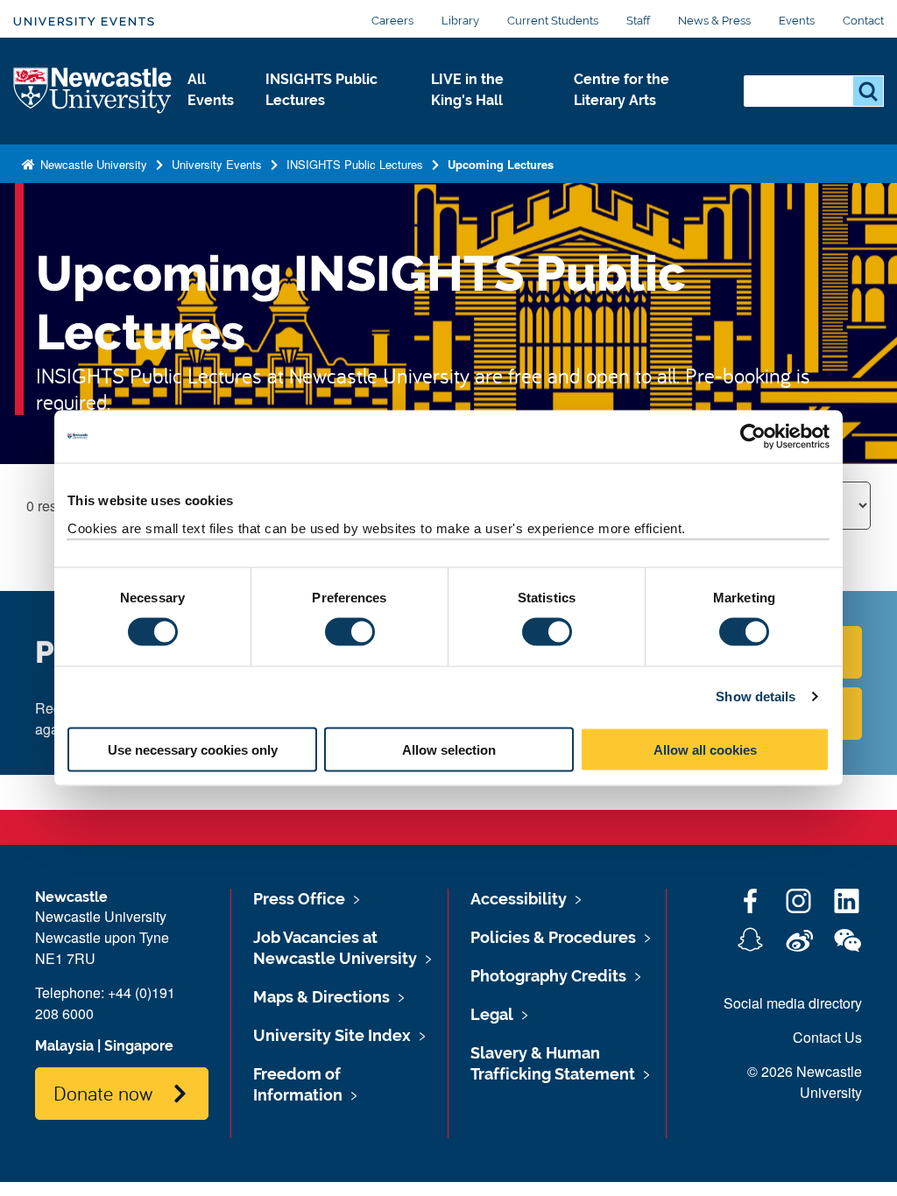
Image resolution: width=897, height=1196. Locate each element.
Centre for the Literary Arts (621, 90)
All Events (210, 90)
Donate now (102, 1093)
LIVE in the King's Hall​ (467, 90)
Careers (392, 20)
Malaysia (64, 1046)
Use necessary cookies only (193, 749)
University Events (84, 21)
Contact (863, 20)
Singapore (138, 1046)
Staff (638, 20)
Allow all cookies (705, 749)
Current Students (552, 20)
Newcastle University (92, 164)
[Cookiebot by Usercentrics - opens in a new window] (753, 437)
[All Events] (212, 119)
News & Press (714, 20)
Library (460, 20)
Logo (93, 91)
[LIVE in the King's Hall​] (488, 119)
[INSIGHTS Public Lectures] (333, 119)
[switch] (350, 632)
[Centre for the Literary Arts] (645, 119)
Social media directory (793, 1003)
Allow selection (449, 749)
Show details (755, 696)
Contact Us (827, 1037)
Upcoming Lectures (501, 164)
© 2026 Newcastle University (804, 1081)
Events (797, 20)
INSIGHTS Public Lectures (321, 90)
